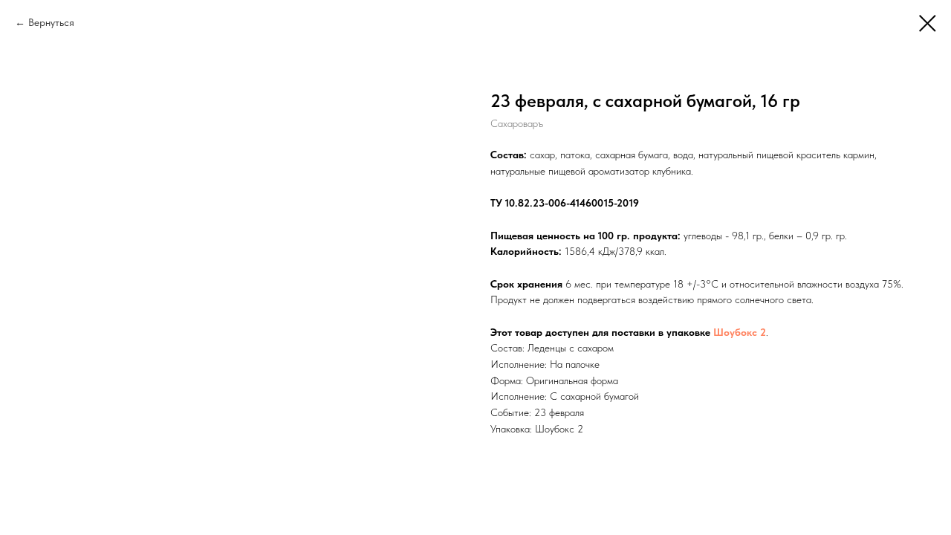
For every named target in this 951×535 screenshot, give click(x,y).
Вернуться (51, 22)
